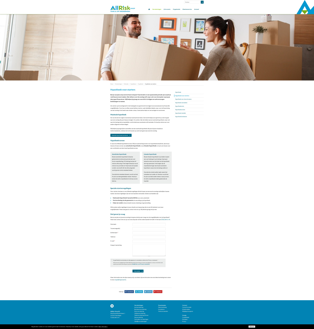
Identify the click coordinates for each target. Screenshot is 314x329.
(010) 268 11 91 (165, 219)
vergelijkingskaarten (120, 279)
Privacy (184, 321)
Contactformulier (186, 307)
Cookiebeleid (185, 317)
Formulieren (161, 309)
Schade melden (186, 309)
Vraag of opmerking (116, 245)
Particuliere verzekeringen (141, 319)
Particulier (126, 84)
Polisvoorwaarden (163, 311)
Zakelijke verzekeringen (140, 321)
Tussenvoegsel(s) (115, 228)
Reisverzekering (138, 317)
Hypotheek (140, 84)
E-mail (112, 241)
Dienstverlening (162, 307)
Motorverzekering (139, 311)
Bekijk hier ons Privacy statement (141, 264)
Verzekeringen (118, 84)
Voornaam (113, 224)
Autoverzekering (138, 307)
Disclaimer (185, 319)
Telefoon (112, 236)
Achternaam (114, 232)
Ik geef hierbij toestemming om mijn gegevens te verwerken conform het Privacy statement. (135, 260)
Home (111, 84)
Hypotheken (133, 84)
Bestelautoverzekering (140, 309)
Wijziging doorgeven (187, 311)
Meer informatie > (103, 326)
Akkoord (252, 326)
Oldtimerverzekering (139, 313)
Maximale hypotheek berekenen (120, 135)
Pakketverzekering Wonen (141, 315)
